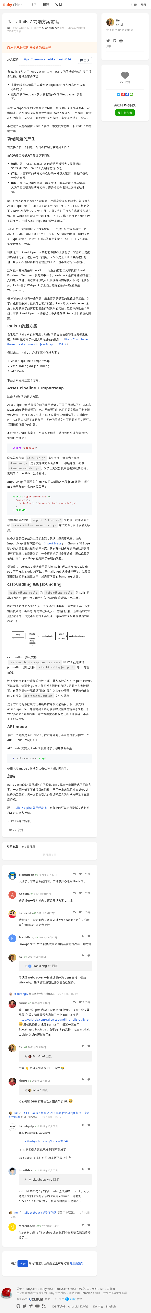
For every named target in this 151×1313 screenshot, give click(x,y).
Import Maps (53, 543)
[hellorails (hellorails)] (12, 914)
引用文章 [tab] (12, 846)
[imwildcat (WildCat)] (12, 1171)
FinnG (23, 1003)
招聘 (46, 4)
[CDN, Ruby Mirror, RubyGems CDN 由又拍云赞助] (70, 1299)
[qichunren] (12, 875)
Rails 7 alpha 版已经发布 (30, 807)
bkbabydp (26, 1126)
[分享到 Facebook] (127, 94)
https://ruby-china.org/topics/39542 (44, 1141)
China (12, 4)
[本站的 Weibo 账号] (31, 1306)
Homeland (87, 1293)
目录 (86, 60)
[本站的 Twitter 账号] (25, 1306)
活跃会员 (83, 1289)
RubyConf (31, 1289)
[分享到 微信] (131, 94)
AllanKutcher (50, 28)
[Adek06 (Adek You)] (12, 894)
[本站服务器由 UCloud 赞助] (36, 1299)
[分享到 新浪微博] (123, 94)
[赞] (89, 936)
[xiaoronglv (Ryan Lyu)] (11, 994)
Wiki (58, 4)
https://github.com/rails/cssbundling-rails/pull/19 (53, 1019)
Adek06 (24, 894)
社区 (33, 4)
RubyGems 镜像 (65, 1289)
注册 (134, 4)
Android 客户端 (78, 1306)
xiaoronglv (21, 994)
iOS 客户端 (58, 1306)
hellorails (26, 913)
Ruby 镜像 (46, 1289)
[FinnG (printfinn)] (12, 1004)
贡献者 (111, 1289)
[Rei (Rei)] (12, 957)
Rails (12, 21)
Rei (9, 28)
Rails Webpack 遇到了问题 (39, 1212)
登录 (143, 4)
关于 (19, 1289)
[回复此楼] (74, 873)
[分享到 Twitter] (118, 94)
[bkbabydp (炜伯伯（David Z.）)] (12, 1127)
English (111, 1306)
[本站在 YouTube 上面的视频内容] (37, 1306)
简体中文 (97, 1306)
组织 (95, 1289)
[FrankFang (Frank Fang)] (12, 938)
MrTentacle (27, 1226)
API (102, 1289)
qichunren (26, 875)
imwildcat (26, 1170)
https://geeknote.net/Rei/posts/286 (46, 59)
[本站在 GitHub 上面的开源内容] (18, 1306)
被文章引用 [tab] (28, 846)
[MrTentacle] (12, 1226)
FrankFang (26, 937)
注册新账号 (77, 1263)
